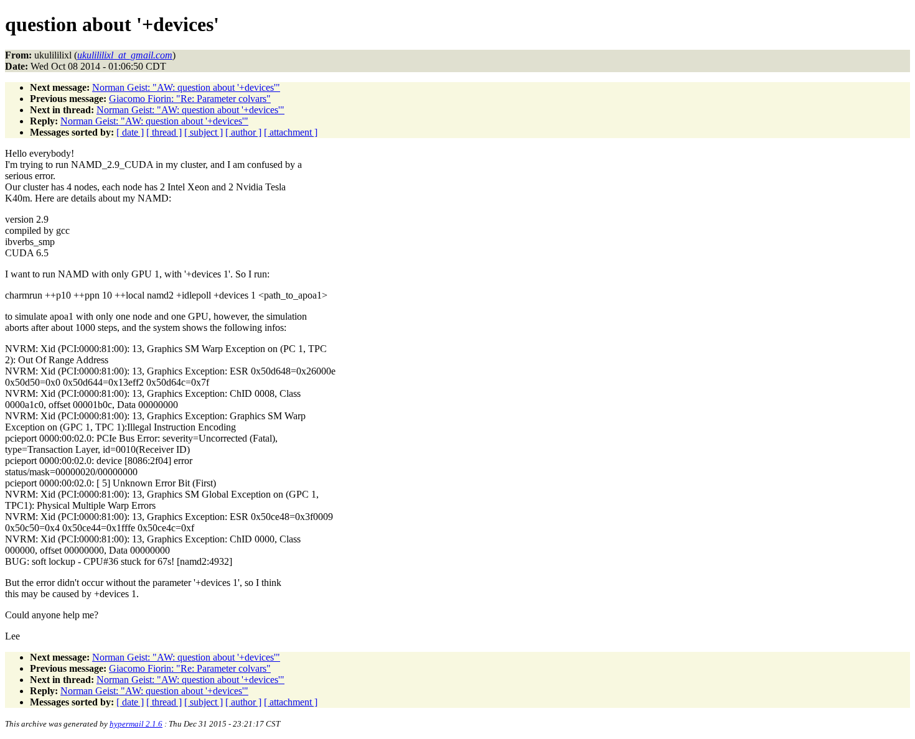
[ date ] (130, 132)
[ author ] (243, 132)
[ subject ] (203, 132)
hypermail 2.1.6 (136, 723)
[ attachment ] (290, 132)
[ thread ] (164, 132)
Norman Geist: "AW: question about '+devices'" (186, 87)
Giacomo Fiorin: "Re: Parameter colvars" (190, 98)
